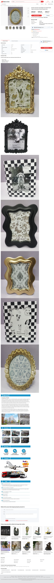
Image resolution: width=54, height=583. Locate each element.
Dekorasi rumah (3, 561)
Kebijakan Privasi (25, 576)
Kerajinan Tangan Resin (19, 5)
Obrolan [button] (48, 15)
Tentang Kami (12, 576)
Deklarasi (16, 576)
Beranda (2, 5)
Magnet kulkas (2, 562)
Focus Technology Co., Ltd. (25, 578)
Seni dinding (28, 562)
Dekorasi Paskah (42, 559)
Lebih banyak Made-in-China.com (31, 576)
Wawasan (42, 576)
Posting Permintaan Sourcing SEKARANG (22, 520)
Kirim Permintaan (36, 15)
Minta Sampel (46, 17)
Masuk (32, 37)
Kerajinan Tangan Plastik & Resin (13, 5)
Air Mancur (41, 561)
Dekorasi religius (29, 561)
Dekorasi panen (29, 559)
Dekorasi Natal (2, 559)
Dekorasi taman (16, 561)
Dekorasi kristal (16, 562)
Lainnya (2, 573)
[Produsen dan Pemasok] (5, 1)
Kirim (7, 520)
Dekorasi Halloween (16, 559)
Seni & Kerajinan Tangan (6, 5)
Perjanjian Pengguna (20, 576)
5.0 (43, 42)
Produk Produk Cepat (37, 576)
